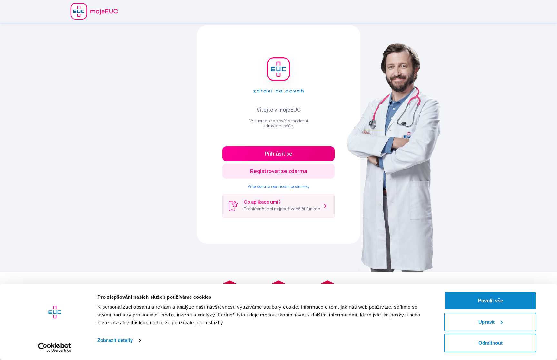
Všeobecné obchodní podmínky (279, 186)
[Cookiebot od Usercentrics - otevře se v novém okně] (54, 347)
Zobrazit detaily (115, 340)
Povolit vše (490, 300)
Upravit (486, 322)
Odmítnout (490, 342)
